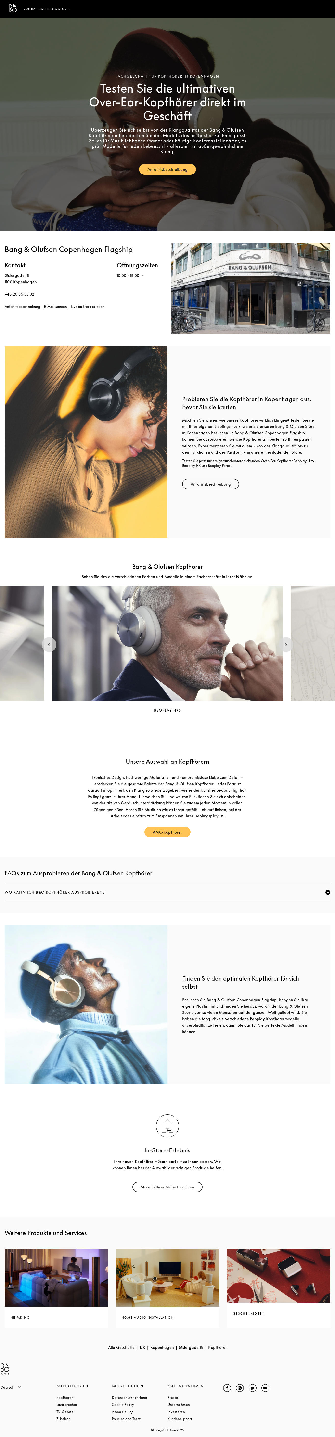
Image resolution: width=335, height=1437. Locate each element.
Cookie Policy (140, 1404)
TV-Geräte (83, 1412)
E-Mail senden (55, 306)
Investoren (195, 1412)
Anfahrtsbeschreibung (171, 170)
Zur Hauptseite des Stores (47, 8)
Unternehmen (195, 1404)
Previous (49, 644)
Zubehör (81, 1419)
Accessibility (140, 1412)
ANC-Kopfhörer (172, 833)
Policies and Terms (140, 1419)
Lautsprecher (84, 1404)
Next (286, 644)
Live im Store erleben (87, 306)
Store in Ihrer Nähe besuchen (172, 1188)
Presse (191, 1397)
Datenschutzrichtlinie (140, 1397)
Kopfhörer (83, 1397)
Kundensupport (195, 1419)
